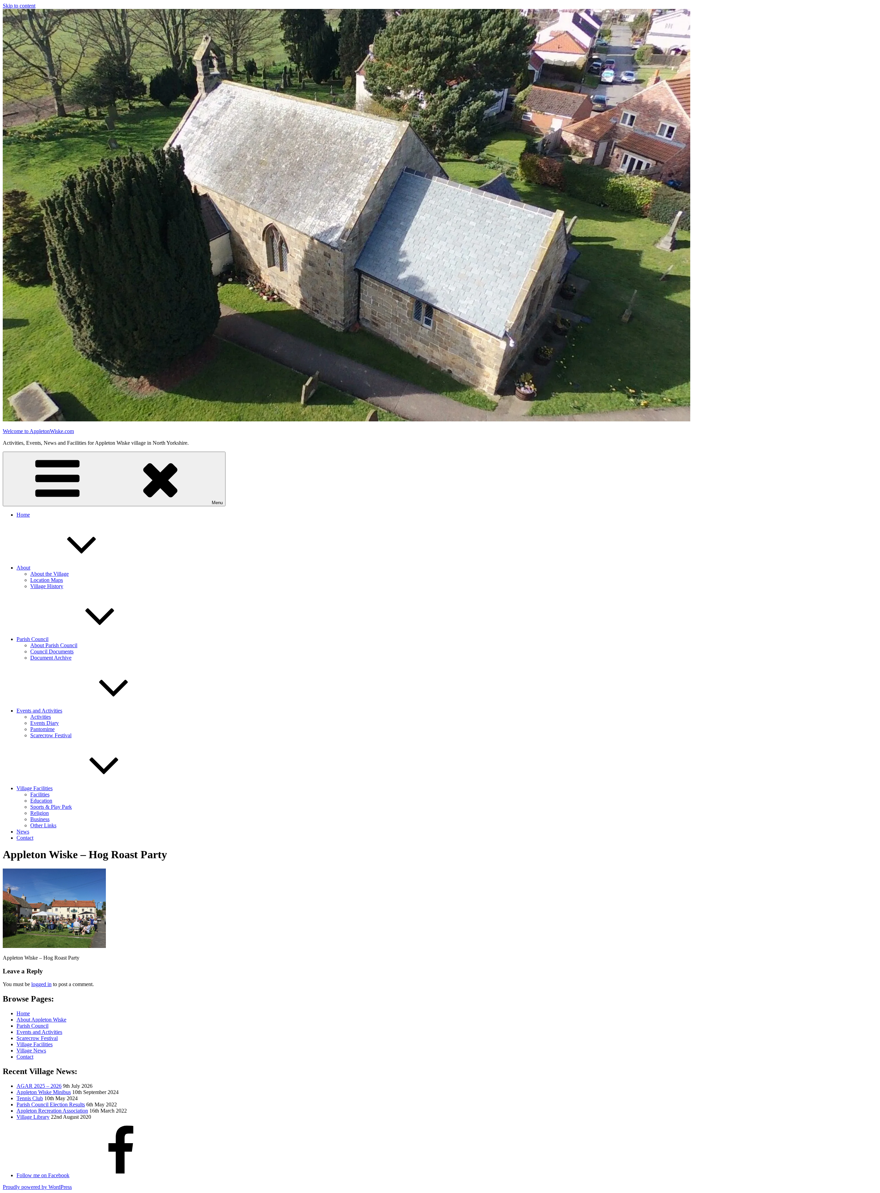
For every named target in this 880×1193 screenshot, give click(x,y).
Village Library (33, 1117)
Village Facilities (34, 788)
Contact (24, 838)
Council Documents (52, 651)
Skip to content (19, 6)
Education (41, 801)
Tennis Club (29, 1098)
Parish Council (32, 639)
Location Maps (46, 580)
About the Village (49, 574)
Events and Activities (39, 711)
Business (40, 819)
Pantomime (42, 729)
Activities (40, 717)
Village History (46, 586)
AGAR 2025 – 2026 (39, 1086)
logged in (41, 984)
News (22, 832)
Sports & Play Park (51, 807)
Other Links (43, 825)
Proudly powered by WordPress (37, 1187)
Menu (217, 502)
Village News (31, 1050)
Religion (39, 813)
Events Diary (44, 723)
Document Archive (51, 658)
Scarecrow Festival (51, 735)
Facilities (40, 794)
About (23, 568)
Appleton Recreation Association (52, 1111)
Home (23, 515)
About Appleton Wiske (41, 1020)
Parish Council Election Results (50, 1104)
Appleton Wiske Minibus (43, 1092)
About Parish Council (53, 645)
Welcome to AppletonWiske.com (38, 431)
